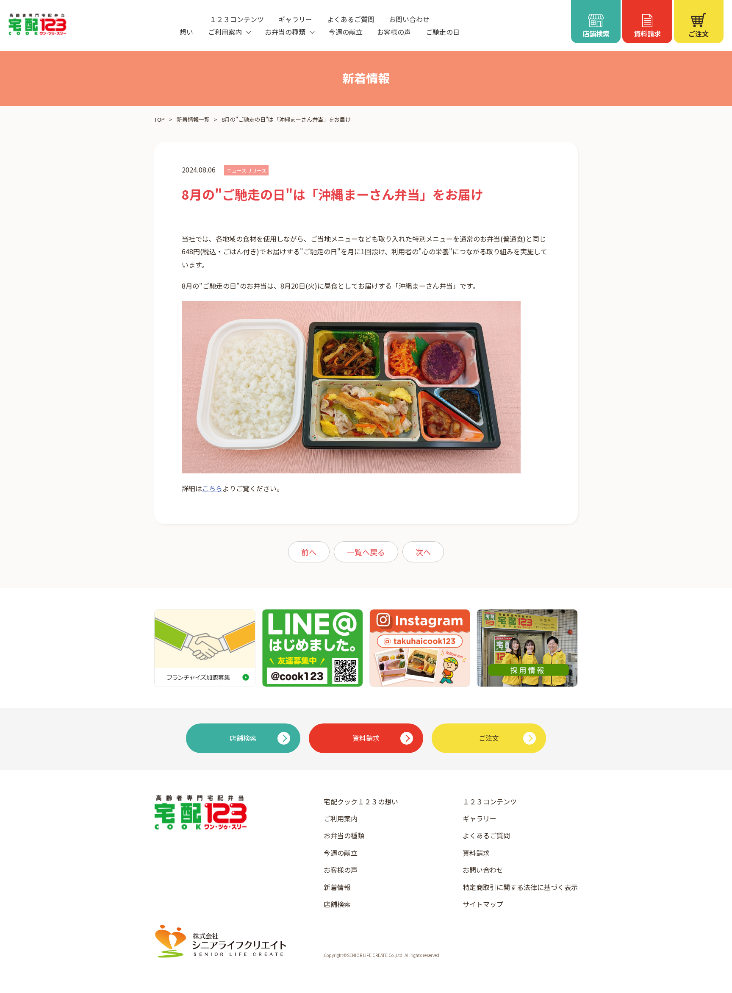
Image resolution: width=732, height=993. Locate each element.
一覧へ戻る (366, 551)
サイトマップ (483, 904)
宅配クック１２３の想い (361, 801)
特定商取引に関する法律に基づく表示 (520, 887)
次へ (423, 551)
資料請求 (476, 853)
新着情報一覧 (193, 119)
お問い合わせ (409, 19)
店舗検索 (337, 904)
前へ (308, 551)
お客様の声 (394, 32)
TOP (159, 119)
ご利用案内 (341, 818)
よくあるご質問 (350, 19)
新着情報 (337, 887)
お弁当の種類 (344, 835)
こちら (212, 488)
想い (186, 32)
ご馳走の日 (443, 32)
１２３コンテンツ (237, 19)
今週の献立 (346, 32)
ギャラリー (295, 19)
